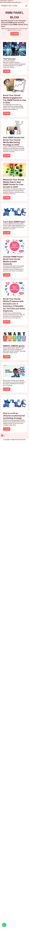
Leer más (6, 71)
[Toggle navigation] (26, 5)
